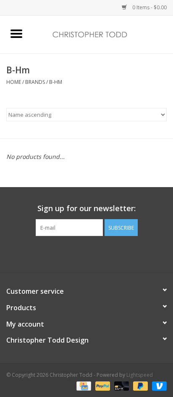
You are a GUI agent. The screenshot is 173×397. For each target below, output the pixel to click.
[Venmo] (158, 385)
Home (13, 82)
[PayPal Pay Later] (139, 385)
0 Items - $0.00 (149, 7)
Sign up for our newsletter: (86, 208)
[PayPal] (101, 385)
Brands (35, 82)
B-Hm (55, 82)
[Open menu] (16, 33)
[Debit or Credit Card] (120, 385)
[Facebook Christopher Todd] (79, 253)
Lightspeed (139, 374)
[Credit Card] (82, 385)
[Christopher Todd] (102, 34)
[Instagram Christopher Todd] (94, 253)
